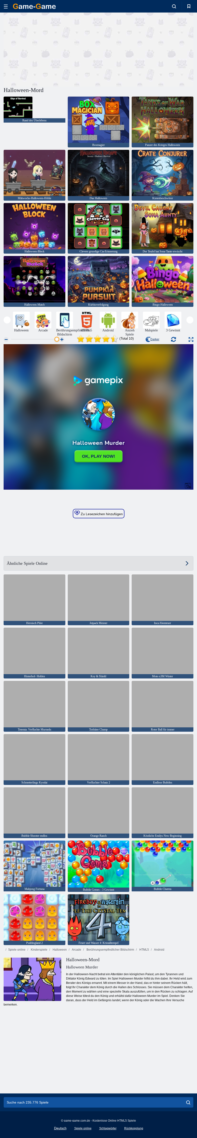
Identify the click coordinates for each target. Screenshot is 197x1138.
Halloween (59, 949)
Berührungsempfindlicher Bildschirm (110, 949)
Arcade (76, 949)
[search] (188, 1102)
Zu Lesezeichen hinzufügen (101, 514)
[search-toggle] (174, 6)
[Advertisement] (51, 49)
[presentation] (7, 319)
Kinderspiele (38, 949)
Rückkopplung (133, 1128)
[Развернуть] (191, 339)
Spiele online (16, 949)
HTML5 (144, 949)
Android (159, 949)
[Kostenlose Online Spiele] (34, 6)
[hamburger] (6, 6)
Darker (154, 339)
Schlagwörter (108, 1128)
